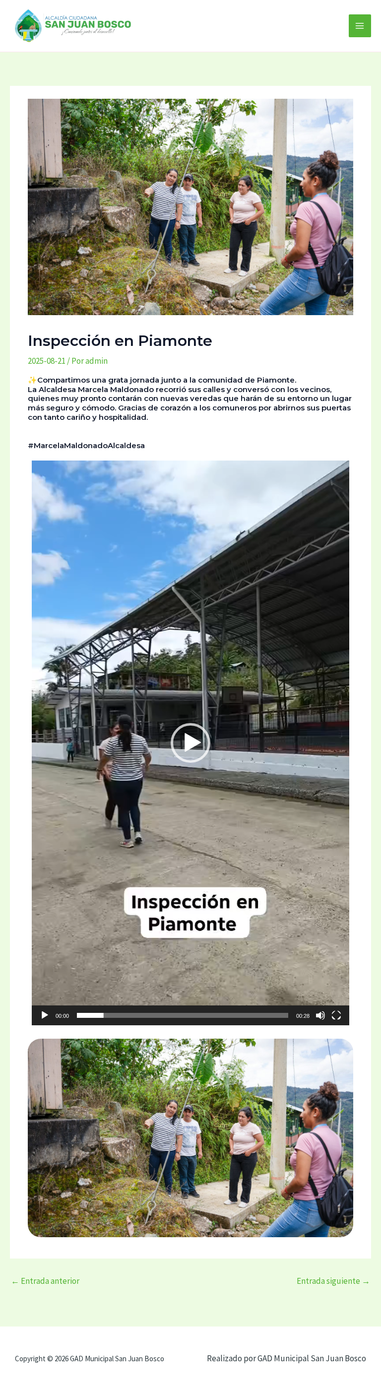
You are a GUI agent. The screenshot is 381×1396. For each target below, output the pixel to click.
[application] (190, 743)
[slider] (182, 1015)
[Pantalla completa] (336, 1015)
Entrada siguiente (333, 1280)
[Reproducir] (45, 1015)
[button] (190, 743)
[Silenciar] (320, 1015)
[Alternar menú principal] (360, 25)
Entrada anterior (45, 1280)
